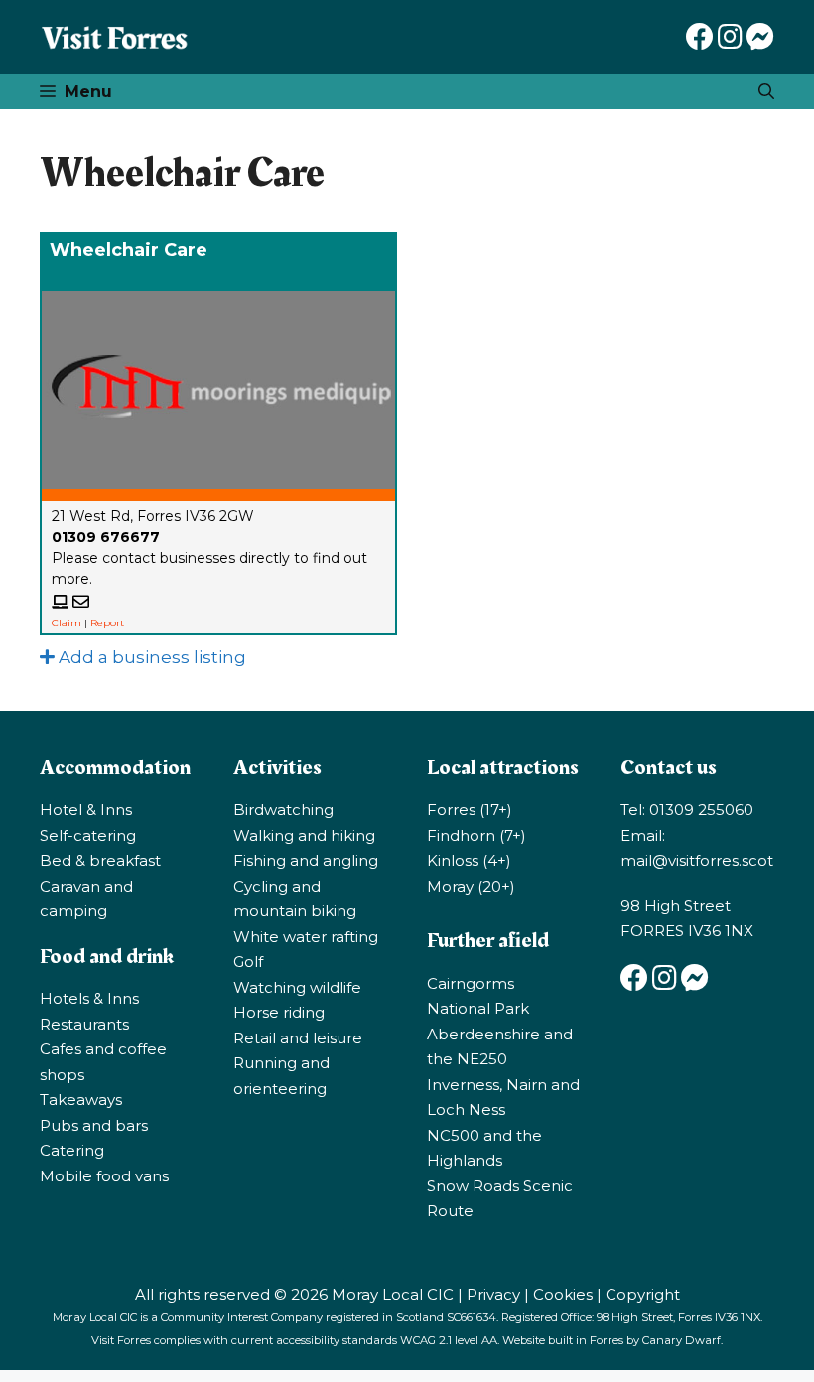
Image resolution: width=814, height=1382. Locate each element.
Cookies (563, 1294)
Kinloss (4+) (469, 860)
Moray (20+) (471, 886)
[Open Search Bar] (766, 91)
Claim (66, 623)
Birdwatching (283, 809)
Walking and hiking (304, 835)
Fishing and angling (305, 860)
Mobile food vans (104, 1176)
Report (107, 623)
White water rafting (305, 936)
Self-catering (88, 835)
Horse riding (279, 1012)
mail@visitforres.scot (696, 860)
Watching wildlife (297, 987)
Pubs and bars (94, 1125)
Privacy (493, 1294)
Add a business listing (150, 657)
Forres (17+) (469, 809)
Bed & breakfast (100, 860)
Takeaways (81, 1099)
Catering (72, 1150)
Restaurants (84, 1024)
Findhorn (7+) (476, 835)
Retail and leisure (297, 1038)
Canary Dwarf (681, 1340)
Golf (248, 961)
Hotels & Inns (89, 998)
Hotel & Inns (86, 809)
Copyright (643, 1294)
